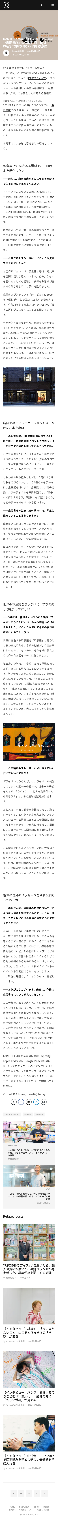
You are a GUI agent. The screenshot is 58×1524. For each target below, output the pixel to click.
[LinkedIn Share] (36, 1102)
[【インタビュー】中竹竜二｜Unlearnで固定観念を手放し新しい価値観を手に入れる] (29, 1433)
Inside (46, 1506)
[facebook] (14, 1493)
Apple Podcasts (12, 1061)
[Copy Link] (44, 1102)
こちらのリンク (33, 1076)
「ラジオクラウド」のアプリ (24, 1066)
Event (12, 1509)
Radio (26, 54)
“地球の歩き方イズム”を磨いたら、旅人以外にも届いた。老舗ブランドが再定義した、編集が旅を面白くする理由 (28, 1269)
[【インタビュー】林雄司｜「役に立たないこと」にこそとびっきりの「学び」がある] (29, 1306)
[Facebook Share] (21, 1102)
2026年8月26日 (23, 1277)
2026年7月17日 (34, 1468)
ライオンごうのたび (12, 1114)
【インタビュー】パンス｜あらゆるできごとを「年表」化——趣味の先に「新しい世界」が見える (29, 1396)
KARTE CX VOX (37, 78)
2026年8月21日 (34, 1341)
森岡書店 (28, 1114)
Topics (35, 1506)
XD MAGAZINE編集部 (15, 1341)
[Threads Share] (29, 1102)
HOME (12, 1506)
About (22, 1509)
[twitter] (21, 1493)
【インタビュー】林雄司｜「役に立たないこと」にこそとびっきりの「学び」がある (28, 1332)
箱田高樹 (10, 1277)
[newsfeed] (37, 1493)
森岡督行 (40, 1114)
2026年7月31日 (34, 1404)
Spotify (45, 1056)
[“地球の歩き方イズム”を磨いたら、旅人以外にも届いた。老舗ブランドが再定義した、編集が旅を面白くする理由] (29, 1242)
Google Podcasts (35, 1061)
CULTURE (19, 54)
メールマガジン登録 (39, 1509)
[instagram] (29, 1493)
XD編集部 (19, 51)
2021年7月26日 (33, 51)
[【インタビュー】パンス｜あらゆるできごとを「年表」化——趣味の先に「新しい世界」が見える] (29, 1369)
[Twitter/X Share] (14, 1102)
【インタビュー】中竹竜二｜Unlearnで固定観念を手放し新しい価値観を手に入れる (28, 1460)
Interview (24, 1506)
